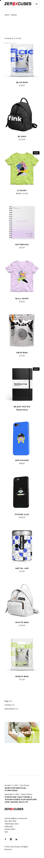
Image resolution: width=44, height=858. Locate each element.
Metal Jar (21, 568)
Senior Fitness (26, 794)
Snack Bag (22, 676)
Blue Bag (22, 82)
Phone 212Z (22, 514)
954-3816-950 (10, 821)
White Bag (22, 622)
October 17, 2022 (11, 785)
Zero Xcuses (24, 785)
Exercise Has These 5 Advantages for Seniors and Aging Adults (21, 799)
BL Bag (22, 136)
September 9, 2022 (12, 794)
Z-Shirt (22, 190)
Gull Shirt (22, 298)
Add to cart (16, 86)
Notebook (22, 244)
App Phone (22, 460)
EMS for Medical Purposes (15, 789)
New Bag (22, 352)
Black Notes (22, 406)
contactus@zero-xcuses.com (16, 818)
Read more (22, 410)
